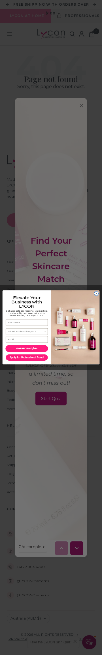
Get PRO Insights (26, 348)
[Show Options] (45, 332)
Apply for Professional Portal (27, 357)
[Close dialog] (96, 294)
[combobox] (26, 332)
